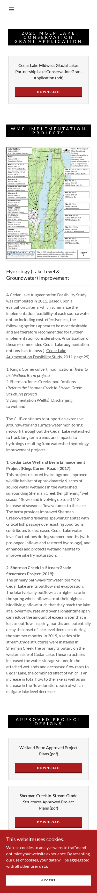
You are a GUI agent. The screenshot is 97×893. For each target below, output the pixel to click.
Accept (48, 880)
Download (48, 92)
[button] (11, 9)
